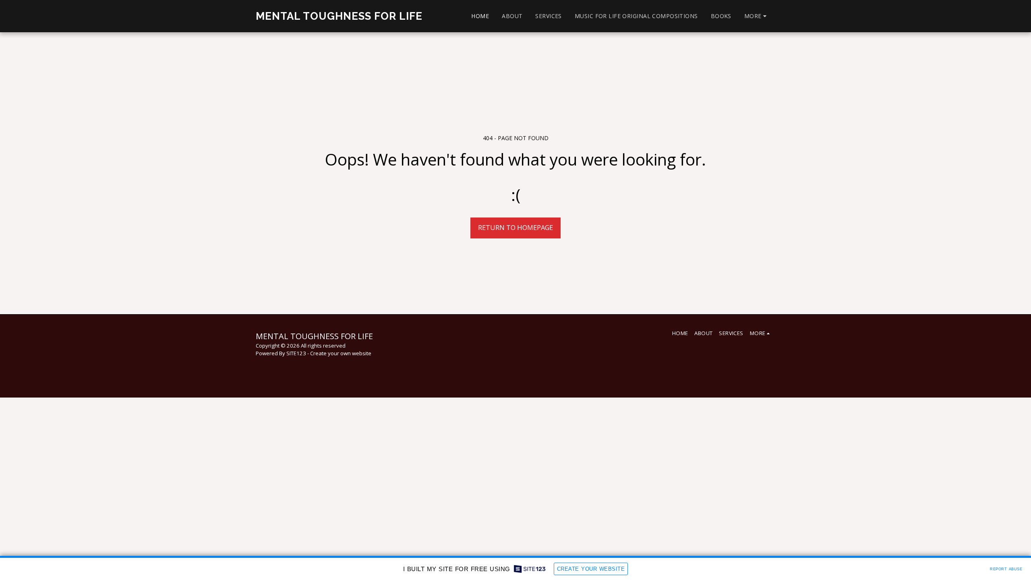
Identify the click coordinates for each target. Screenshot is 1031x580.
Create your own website (340, 353)
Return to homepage (515, 227)
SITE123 (296, 353)
